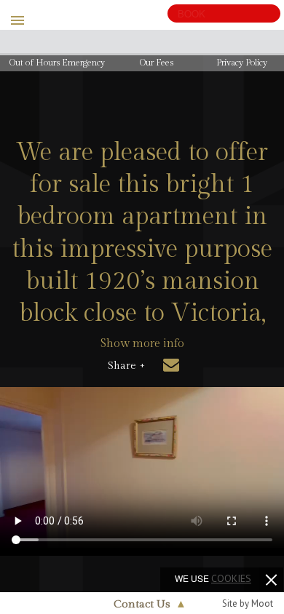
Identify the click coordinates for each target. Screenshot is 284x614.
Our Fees (156, 62)
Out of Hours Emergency (57, 62)
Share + (126, 366)
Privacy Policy (241, 62)
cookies (231, 578)
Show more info (142, 344)
